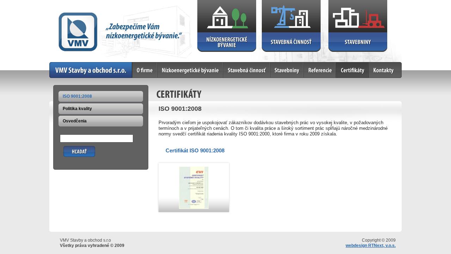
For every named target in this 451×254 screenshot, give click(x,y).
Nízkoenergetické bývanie (183, 64)
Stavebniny (281, 64)
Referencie (315, 64)
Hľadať (70, 148)
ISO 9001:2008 (77, 96)
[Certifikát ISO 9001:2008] (194, 207)
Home (55, 64)
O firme (140, 64)
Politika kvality (77, 108)
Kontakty (378, 64)
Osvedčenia (75, 121)
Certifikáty (346, 64)
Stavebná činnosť (241, 64)
